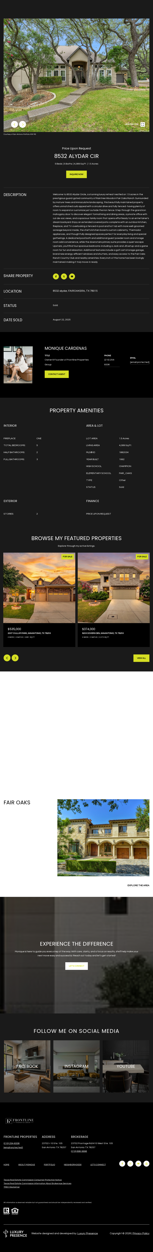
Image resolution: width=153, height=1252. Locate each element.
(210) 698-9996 (79, 1151)
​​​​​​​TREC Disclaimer (12, 1187)
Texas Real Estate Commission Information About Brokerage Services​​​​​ (37, 1183)
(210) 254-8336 (109, 362)
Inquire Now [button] (76, 174)
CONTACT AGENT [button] (56, 374)
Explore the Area (138, 885)
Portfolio (49, 1165)
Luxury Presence (87, 1233)
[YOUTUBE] (138, 1164)
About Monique (26, 1165)
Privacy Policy (141, 1233)
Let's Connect (98, 1165)
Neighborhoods (72, 1165)
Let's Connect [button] (76, 966)
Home (6, 1165)
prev (14, 124)
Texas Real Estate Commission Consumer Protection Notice (33, 1180)
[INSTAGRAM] (130, 1164)
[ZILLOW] (146, 1164)
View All (141, 658)
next (22, 124)
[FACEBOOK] (122, 1164)
